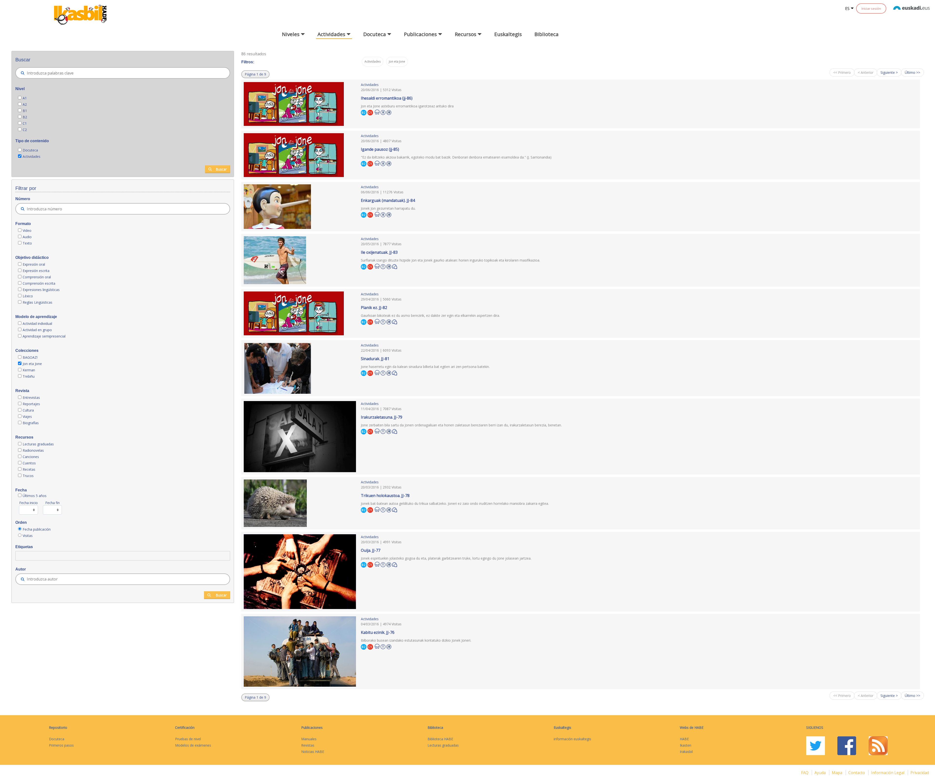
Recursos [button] (466, 34)
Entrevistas (31, 397)
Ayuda (820, 772)
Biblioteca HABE (440, 739)
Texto (27, 243)
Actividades (31, 156)
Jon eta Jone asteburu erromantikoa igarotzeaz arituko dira (407, 106)
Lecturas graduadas (38, 444)
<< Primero (842, 72)
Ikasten (685, 745)
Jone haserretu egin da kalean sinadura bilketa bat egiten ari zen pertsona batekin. (425, 366)
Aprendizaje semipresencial (44, 336)
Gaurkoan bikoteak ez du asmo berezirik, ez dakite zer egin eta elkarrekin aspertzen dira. (430, 315)
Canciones (31, 456)
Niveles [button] (291, 34)
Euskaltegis (508, 34)
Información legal (888, 772)
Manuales (309, 739)
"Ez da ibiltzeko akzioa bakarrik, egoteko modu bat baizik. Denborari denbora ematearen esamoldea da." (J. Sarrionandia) (456, 157)
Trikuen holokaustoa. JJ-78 (385, 495)
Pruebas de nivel (188, 739)
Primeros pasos (61, 745)
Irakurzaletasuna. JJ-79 (381, 417)
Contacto (857, 772)
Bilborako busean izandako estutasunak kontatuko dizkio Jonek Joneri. (416, 640)
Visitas (28, 535)
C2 (25, 129)
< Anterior (865, 72)
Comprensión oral (37, 277)
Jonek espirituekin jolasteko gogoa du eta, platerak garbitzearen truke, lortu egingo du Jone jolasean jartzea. (446, 558)
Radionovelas (33, 450)
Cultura (28, 410)
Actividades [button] (332, 34)
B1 (25, 110)
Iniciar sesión (871, 8)
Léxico (28, 296)
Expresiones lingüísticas (41, 289)
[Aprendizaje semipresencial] (388, 112)
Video (27, 230)
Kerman (29, 370)
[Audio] (377, 112)
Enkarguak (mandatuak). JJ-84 (388, 200)
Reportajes (31, 404)
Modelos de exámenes (193, 745)
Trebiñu (29, 376)
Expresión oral (34, 264)
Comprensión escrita (39, 283)
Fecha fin (52, 502)
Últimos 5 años (35, 495)
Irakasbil (686, 751)
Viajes (27, 416)
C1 (25, 123)
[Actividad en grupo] (383, 266)
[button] (255, 74)
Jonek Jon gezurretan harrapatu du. (388, 208)
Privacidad (919, 772)
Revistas (307, 745)
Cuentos (29, 463)
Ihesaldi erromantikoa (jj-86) (386, 98)
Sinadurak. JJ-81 (375, 358)
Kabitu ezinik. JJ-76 (377, 632)
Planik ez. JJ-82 (374, 307)
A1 (25, 98)
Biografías (31, 423)
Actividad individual (37, 323)
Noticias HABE (312, 751)
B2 (25, 117)
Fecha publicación (37, 529)
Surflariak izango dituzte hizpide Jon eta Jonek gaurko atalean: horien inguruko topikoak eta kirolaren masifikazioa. (450, 260)
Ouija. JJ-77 (370, 550)
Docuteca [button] (375, 34)
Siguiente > (889, 72)
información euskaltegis (572, 739)
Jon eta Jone (32, 363)
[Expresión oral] (394, 266)
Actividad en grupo (37, 330)
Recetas (29, 469)
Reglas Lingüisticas (37, 302)
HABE (684, 739)
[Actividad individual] (383, 112)
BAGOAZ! (30, 357)
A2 (25, 104)
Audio (27, 236)
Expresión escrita (36, 270)
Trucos (28, 475)
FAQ (805, 772)
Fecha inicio (28, 502)
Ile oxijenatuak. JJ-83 (379, 252)
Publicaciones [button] (421, 34)
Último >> (912, 72)
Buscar (221, 169)
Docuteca (30, 150)
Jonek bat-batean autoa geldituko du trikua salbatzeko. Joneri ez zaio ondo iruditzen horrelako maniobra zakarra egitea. (455, 503)
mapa (837, 772)
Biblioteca (546, 34)
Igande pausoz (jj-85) (380, 149)
